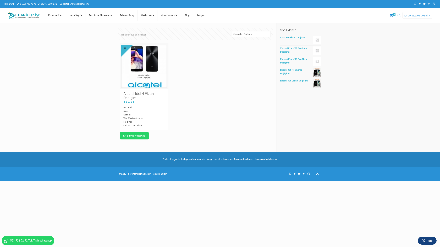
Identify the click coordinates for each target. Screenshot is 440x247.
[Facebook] (420, 3)
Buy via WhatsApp (136, 135)
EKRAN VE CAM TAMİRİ (416, 15)
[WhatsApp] (415, 3)
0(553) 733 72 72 (28, 4)
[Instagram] (434, 3)
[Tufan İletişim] (24, 15)
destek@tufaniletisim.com (76, 4)
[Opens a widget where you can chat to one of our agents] (427, 241)
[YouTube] (429, 3)
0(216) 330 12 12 (49, 4)
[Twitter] (424, 3)
